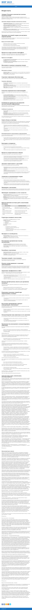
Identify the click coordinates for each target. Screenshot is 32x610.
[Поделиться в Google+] (8, 604)
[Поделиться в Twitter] (10, 604)
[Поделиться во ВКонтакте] (4, 604)
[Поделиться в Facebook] (2, 604)
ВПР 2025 (7, 2)
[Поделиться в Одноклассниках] (6, 604)
